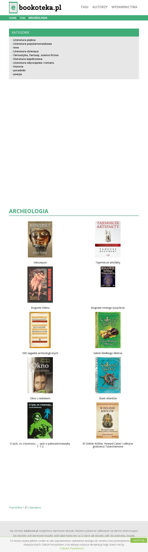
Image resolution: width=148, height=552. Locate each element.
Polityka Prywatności (72, 548)
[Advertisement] (74, 118)
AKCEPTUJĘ (138, 540)
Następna (35, 507)
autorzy (100, 7)
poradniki (19, 70)
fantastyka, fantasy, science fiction (36, 55)
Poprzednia (15, 507)
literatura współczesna (27, 59)
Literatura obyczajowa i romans (33, 62)
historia (18, 66)
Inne (16, 47)
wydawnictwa (124, 7)
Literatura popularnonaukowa (32, 43)
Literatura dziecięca (26, 51)
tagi (84, 7)
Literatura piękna (24, 40)
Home (13, 18)
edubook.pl (31, 530)
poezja (17, 74)
